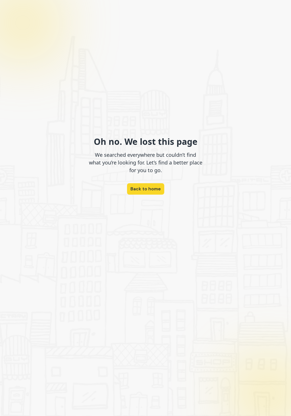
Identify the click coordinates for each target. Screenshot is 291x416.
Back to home (145, 189)
